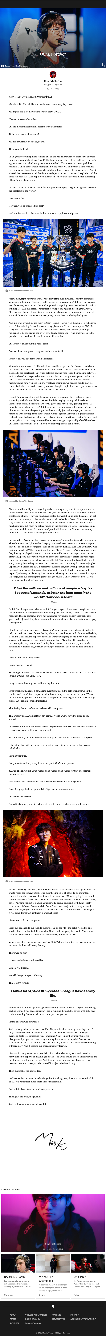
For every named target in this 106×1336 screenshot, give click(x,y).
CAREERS (56, 1315)
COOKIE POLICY (32, 1319)
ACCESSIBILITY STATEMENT (83, 1319)
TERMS (13, 1319)
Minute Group (47, 1333)
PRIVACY (74, 1315)
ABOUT (13, 1315)
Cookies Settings (33, 1323)
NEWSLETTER (58, 1319)
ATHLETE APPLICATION (36, 1315)
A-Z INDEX (14, 1323)
